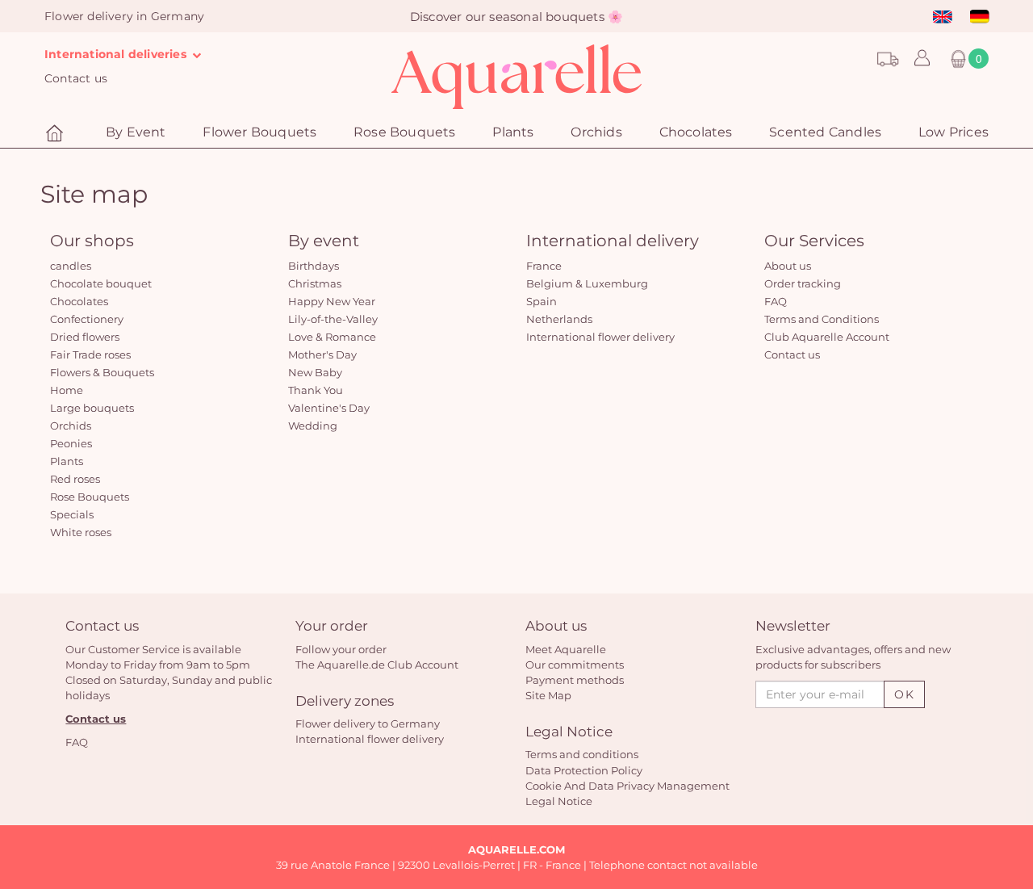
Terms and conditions (581, 754)
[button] (918, 59)
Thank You (315, 390)
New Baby (315, 373)
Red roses (75, 479)
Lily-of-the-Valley (333, 319)
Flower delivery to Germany (367, 723)
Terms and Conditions (821, 319)
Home (66, 390)
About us (787, 266)
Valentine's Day (329, 408)
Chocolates (696, 132)
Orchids (596, 132)
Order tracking (802, 284)
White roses (80, 532)
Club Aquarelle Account (826, 337)
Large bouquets (92, 408)
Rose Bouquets (89, 497)
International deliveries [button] (117, 54)
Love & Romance (332, 337)
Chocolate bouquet (101, 284)
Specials (72, 515)
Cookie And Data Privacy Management (627, 785)
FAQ (775, 302)
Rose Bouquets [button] (404, 132)
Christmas (314, 284)
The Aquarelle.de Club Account (376, 664)
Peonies (71, 444)
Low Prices (953, 132)
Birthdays (313, 266)
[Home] (56, 134)
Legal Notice (558, 801)
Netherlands (559, 319)
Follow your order (341, 649)
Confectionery (86, 319)
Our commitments (574, 664)
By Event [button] (136, 132)
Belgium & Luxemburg (587, 284)
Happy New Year (331, 302)
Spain (541, 302)
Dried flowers (84, 337)
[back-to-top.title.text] (1013, 731)
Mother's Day (322, 355)
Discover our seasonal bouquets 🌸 (516, 16)
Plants (512, 132)
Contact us (75, 78)
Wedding (312, 426)
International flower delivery (600, 337)
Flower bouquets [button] (259, 132)
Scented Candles (825, 132)
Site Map (548, 695)
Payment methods (574, 679)
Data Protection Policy (583, 770)
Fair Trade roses (90, 355)
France (544, 266)
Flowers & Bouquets (102, 373)
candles (70, 266)
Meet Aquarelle (565, 649)
